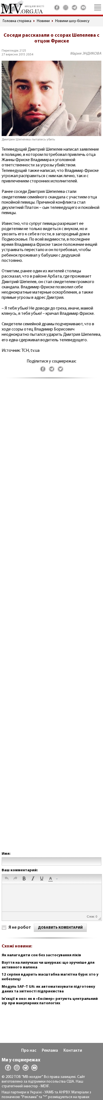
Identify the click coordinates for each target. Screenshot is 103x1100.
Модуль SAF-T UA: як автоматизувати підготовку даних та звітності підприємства (48, 989)
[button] (6, 879)
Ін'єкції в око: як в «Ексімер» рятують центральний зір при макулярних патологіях (50, 1001)
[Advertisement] (51, 620)
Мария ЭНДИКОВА (85, 54)
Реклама (50, 1051)
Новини (43, 21)
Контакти (72, 1051)
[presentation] (6, 879)
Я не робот (20, 927)
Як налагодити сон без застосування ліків (41, 955)
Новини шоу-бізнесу (72, 21)
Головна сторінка (17, 21)
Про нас (28, 1051)
